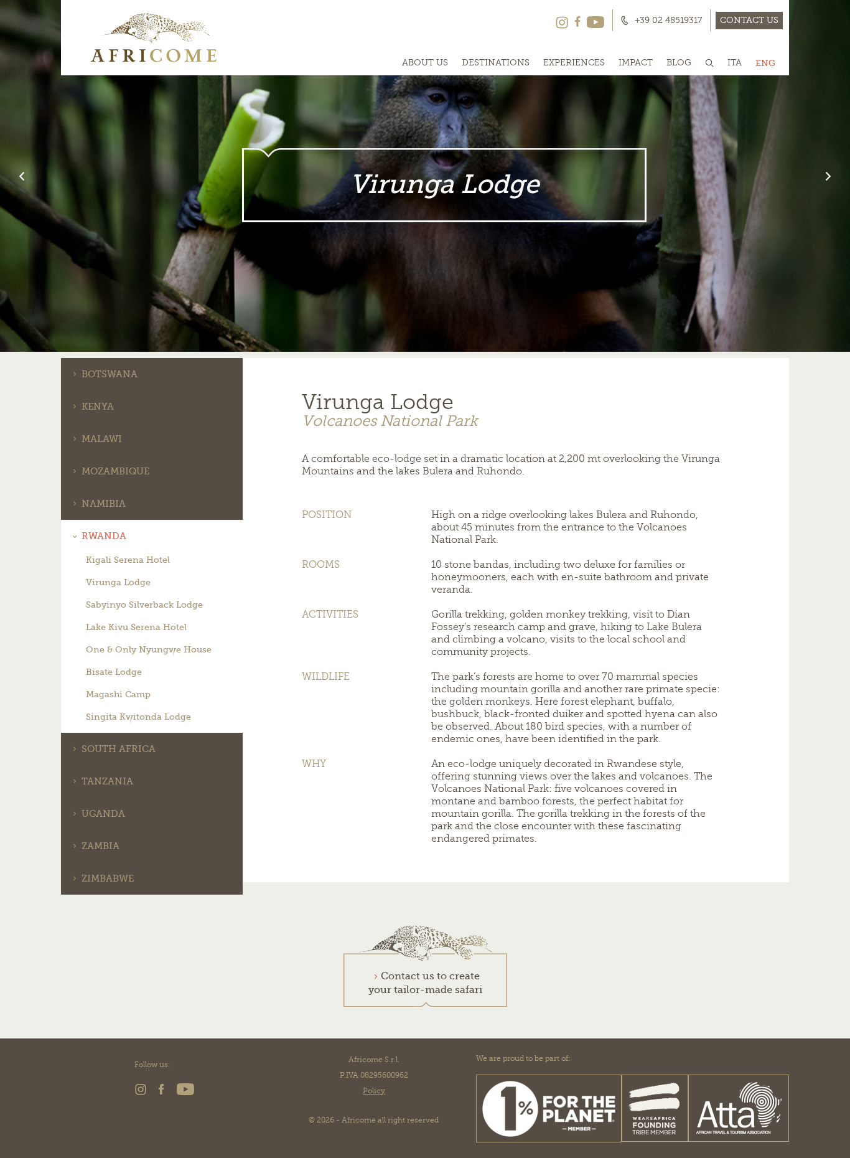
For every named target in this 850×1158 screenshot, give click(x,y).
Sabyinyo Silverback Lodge (144, 605)
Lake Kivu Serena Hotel (136, 627)
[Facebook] (577, 20)
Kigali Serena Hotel (128, 560)
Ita (734, 63)
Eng (765, 63)
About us (425, 63)
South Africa (119, 749)
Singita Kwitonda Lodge (138, 717)
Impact (636, 63)
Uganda (103, 813)
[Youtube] (595, 20)
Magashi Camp (118, 694)
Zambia (100, 846)
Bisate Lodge (114, 672)
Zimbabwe (108, 878)
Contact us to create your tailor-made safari (425, 983)
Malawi (102, 439)
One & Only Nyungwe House (149, 649)
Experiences (574, 63)
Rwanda (104, 536)
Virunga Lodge (118, 582)
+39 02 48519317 (668, 20)
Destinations (496, 63)
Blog (678, 63)
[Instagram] (562, 20)
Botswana (110, 374)
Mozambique (115, 471)
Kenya (98, 406)
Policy (374, 1090)
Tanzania (107, 781)
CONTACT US (749, 20)
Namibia (104, 503)
